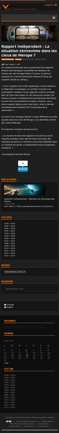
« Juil (6, 363)
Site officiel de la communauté (22, 424)
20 (27, 355)
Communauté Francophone (26, 421)
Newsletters (29, 426)
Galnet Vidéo (43, 426)
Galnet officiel (46, 421)
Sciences (18, 59)
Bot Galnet (42, 59)
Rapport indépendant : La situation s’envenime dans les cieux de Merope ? (29, 51)
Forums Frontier (15, 426)
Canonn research (8, 59)
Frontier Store (43, 424)
